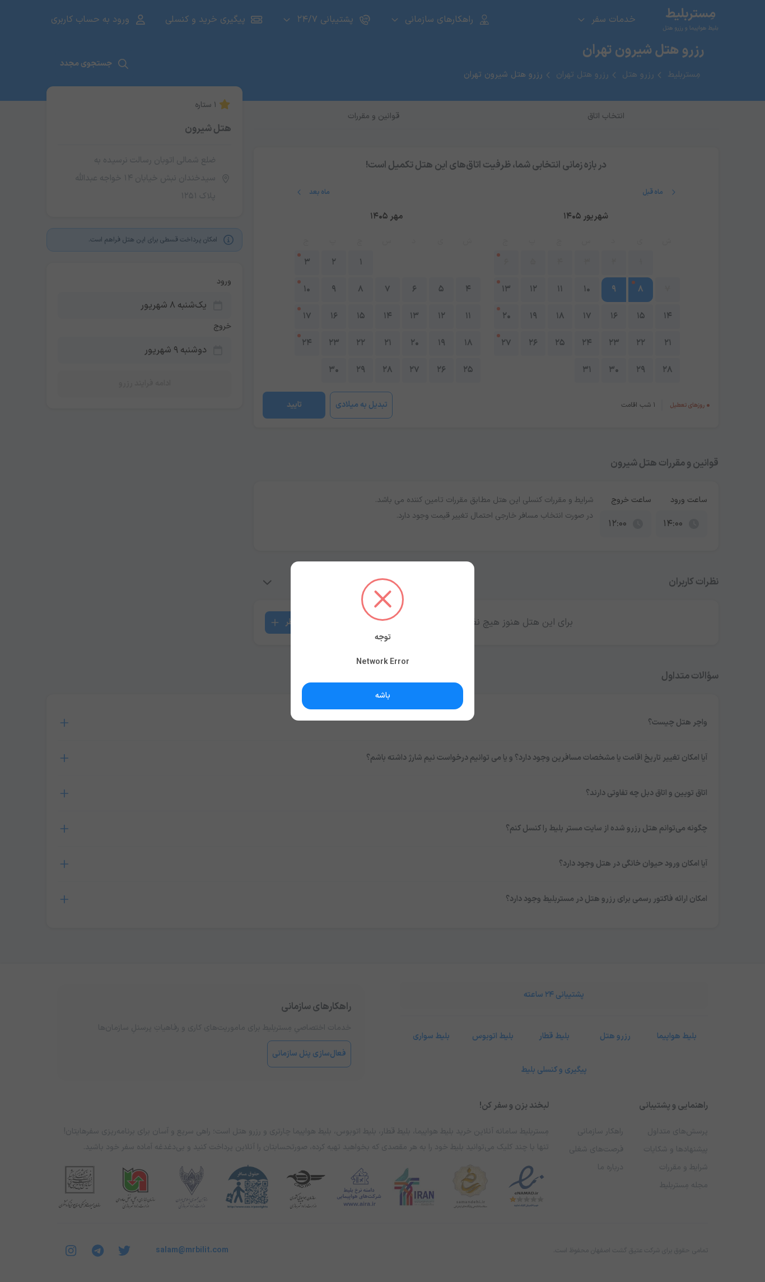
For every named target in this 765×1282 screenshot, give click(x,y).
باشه (382, 696)
